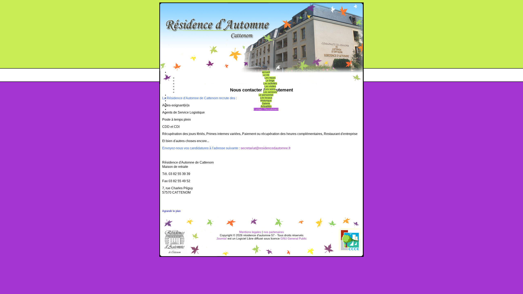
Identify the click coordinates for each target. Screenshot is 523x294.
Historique (266, 100)
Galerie (266, 103)
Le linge (270, 80)
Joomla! (222, 238)
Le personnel (266, 95)
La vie (266, 75)
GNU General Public (293, 238)
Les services (270, 92)
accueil (266, 72)
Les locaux (266, 97)
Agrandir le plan (171, 211)
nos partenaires (274, 232)
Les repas (270, 77)
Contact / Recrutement (266, 109)
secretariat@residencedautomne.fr (266, 148)
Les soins (270, 89)
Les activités (270, 83)
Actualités (266, 106)
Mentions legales (250, 232)
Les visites (270, 86)
